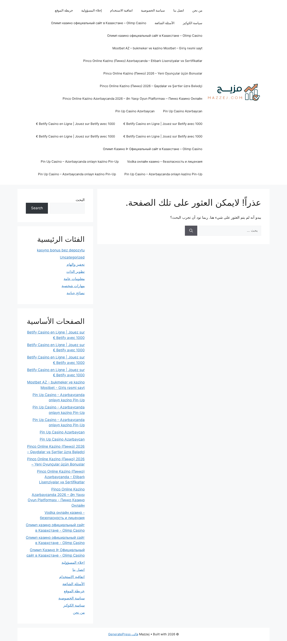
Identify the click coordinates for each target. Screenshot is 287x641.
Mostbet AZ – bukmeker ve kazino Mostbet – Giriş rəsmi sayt (157, 48)
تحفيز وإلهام (76, 264)
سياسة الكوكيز (192, 23)
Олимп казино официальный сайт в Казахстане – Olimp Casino (98, 23)
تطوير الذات (75, 271)
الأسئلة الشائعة (164, 23)
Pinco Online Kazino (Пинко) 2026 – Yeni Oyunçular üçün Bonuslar (152, 73)
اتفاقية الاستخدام (121, 10)
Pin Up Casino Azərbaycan (182, 111)
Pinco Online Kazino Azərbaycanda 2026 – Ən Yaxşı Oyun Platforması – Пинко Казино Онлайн (132, 99)
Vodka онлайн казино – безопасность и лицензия (164, 162)
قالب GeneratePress (123, 634)
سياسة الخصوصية (153, 10)
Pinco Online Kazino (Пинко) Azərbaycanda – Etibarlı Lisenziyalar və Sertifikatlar (142, 61)
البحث (80, 200)
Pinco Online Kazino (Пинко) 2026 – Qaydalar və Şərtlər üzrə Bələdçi (151, 86)
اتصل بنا (178, 10)
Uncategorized (72, 257)
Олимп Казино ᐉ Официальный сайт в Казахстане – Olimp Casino (152, 149)
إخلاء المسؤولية (91, 10)
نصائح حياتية (76, 293)
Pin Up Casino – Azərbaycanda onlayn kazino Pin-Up (80, 162)
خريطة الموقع (64, 10)
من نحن (197, 10)
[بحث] (191, 231)
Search (37, 208)
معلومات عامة (74, 279)
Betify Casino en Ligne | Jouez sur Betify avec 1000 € (162, 124)
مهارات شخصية (73, 286)
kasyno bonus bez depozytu (61, 250)
